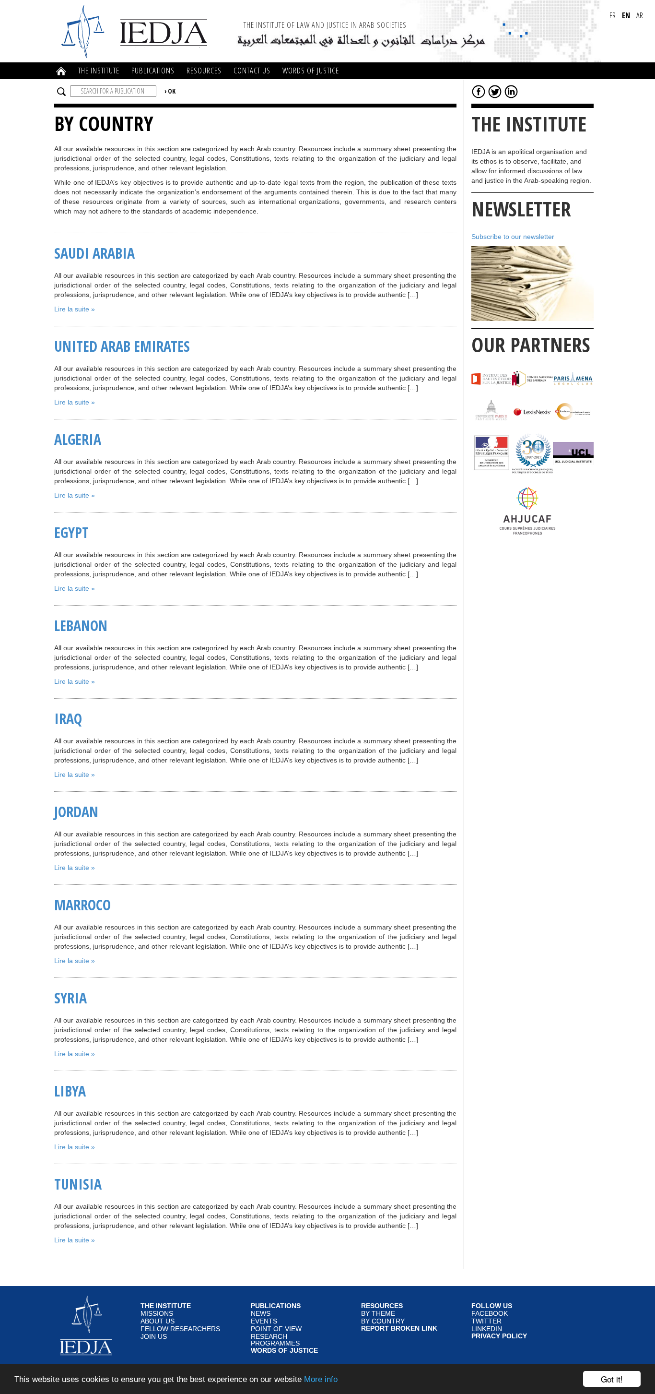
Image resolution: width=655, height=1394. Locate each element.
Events (264, 1321)
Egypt (71, 532)
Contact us (252, 70)
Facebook (489, 1313)
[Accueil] (135, 30)
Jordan (76, 812)
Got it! (612, 1379)
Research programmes (275, 1340)
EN (626, 15)
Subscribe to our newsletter (512, 236)
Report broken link (399, 1328)
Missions (156, 1313)
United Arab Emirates (122, 346)
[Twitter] (495, 91)
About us (157, 1321)
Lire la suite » (74, 309)
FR (612, 15)
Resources (204, 70)
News (260, 1313)
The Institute (98, 70)
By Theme (378, 1313)
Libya (70, 1091)
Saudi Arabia (94, 253)
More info (321, 1379)
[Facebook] (478, 91)
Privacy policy (499, 1336)
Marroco (82, 905)
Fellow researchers (180, 1329)
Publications (153, 70)
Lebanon (80, 625)
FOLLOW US (491, 1306)
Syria (70, 998)
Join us (153, 1336)
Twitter (486, 1321)
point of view (276, 1329)
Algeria (77, 439)
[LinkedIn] (511, 91)
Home (61, 71)
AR (639, 15)
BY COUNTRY (383, 1321)
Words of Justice (310, 70)
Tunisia (78, 1184)
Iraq (68, 718)
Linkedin (486, 1329)
